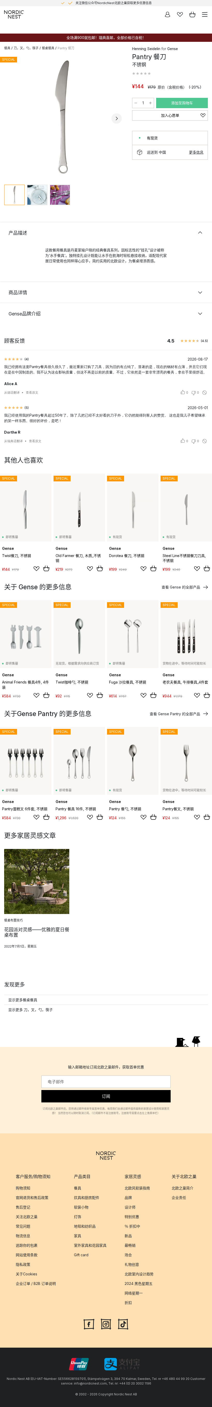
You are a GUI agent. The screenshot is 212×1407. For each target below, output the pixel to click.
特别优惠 (132, 1216)
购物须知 (23, 1188)
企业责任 (179, 1197)
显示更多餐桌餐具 (22, 1000)
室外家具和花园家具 (90, 1245)
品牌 (128, 1197)
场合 (128, 1255)
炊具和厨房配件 (86, 1197)
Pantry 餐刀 (66, 48)
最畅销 (130, 1245)
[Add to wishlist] (36, 568)
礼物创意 (132, 1264)
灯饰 (77, 1216)
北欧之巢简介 (182, 1188)
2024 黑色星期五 (139, 1283)
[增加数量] (150, 103)
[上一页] (9, 118)
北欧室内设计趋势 (139, 1274)
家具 (77, 1236)
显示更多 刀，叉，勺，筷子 (30, 1009)
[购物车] (192, 14)
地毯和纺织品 (85, 1226)
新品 (128, 1236)
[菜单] (205, 14)
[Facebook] (88, 1324)
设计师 (130, 1207)
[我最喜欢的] (180, 14)
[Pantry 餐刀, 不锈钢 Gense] (63, 117)
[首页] (14, 14)
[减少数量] (135, 103)
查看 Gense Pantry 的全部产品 (175, 714)
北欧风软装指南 (137, 1188)
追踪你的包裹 (26, 1245)
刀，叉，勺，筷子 (26, 48)
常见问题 (23, 1226)
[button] (141, 73)
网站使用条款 (26, 1255)
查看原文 (32, 392)
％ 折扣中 (132, 1226)
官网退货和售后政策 (32, 1197)
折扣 (128, 1302)
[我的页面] (167, 14)
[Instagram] (106, 1324)
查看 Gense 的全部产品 (181, 587)
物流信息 (23, 1236)
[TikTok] (123, 1324)
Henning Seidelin (146, 48)
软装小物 (81, 1207)
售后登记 (23, 1207)
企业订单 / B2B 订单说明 (36, 1283)
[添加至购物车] (46, 568)
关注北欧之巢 (26, 1216)
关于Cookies (26, 1274)
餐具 (7, 48)
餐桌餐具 (48, 48)
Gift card (81, 1255)
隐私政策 (23, 1264)
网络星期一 (134, 1293)
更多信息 (196, 152)
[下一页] (116, 118)
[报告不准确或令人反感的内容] (204, 392)
